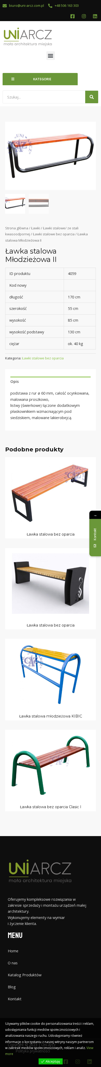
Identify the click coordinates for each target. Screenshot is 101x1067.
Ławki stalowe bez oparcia (54, 234)
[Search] (91, 97)
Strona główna (16, 228)
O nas (13, 962)
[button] (50, 55)
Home (13, 950)
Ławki (35, 228)
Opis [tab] (14, 381)
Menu (15, 935)
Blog (12, 986)
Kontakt (14, 998)
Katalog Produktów (24, 974)
